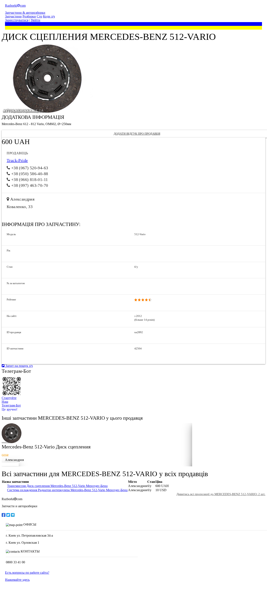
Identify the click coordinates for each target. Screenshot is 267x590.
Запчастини (13, 16)
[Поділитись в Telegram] (13, 515)
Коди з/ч (49, 16)
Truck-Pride (17, 160)
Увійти (35, 20)
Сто (39, 16)
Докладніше (10, 464)
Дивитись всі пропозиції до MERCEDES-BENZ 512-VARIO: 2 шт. (220, 494)
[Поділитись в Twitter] (8, 515)
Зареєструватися (16, 20)
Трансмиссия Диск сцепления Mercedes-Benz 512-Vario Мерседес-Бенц (57, 486)
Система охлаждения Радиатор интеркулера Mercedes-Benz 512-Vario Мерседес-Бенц (67, 490)
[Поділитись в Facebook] (3, 515)
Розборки (29, 16)
